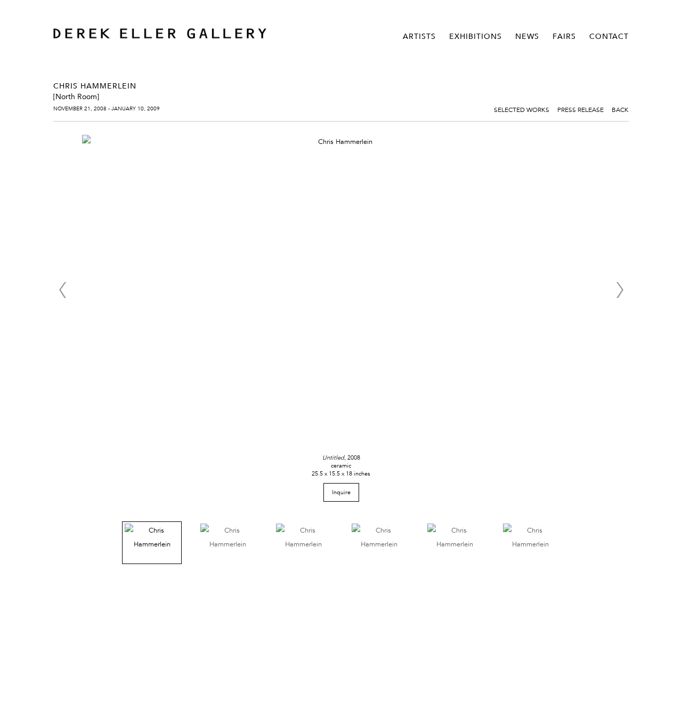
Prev (62, 290)
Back (620, 109)
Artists (419, 36)
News (527, 36)
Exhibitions (475, 36)
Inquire (341, 492)
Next (619, 290)
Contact (609, 36)
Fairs (564, 36)
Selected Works (521, 109)
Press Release (580, 109)
